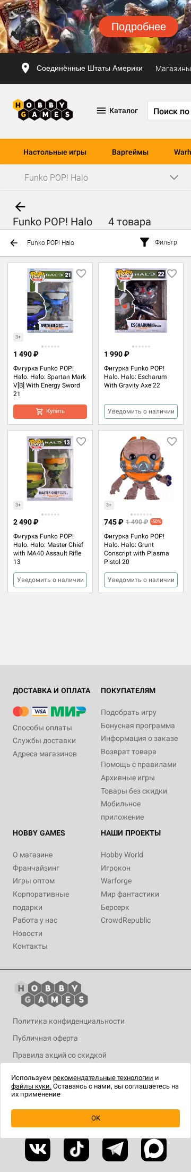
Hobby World (122, 854)
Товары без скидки (134, 791)
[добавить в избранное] (81, 274)
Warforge (116, 880)
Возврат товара (129, 751)
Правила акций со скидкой (60, 1055)
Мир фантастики (130, 894)
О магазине (33, 854)
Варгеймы (130, 152)
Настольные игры (54, 152)
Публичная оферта (45, 1038)
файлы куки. (31, 1086)
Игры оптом (34, 880)
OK (95, 1118)
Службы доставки (44, 740)
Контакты (30, 946)
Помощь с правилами (139, 764)
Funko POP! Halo (50, 243)
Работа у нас (35, 920)
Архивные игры (128, 777)
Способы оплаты (42, 727)
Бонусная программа (138, 725)
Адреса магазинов (45, 753)
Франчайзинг (36, 868)
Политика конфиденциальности (69, 1021)
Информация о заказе (139, 738)
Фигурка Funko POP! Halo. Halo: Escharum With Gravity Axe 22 (135, 377)
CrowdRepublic (126, 920)
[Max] (154, 1148)
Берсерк (115, 907)
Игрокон (116, 868)
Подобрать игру (129, 712)
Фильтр (166, 242)
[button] (42, 346)
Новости (27, 933)
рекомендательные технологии (103, 1078)
